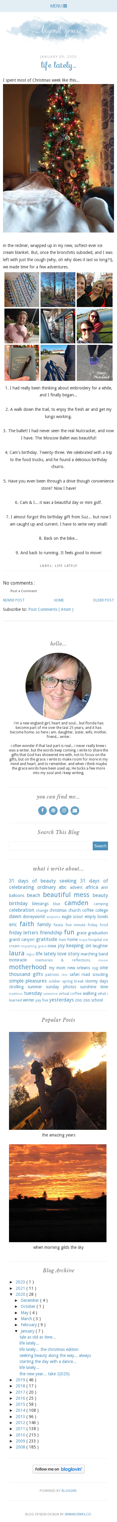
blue (56, 904)
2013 (21, 1416)
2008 (21, 1447)
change (42, 910)
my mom (57, 967)
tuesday (33, 993)
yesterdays (61, 1000)
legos (30, 954)
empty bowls (96, 916)
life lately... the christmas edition (49, 1349)
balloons (16, 895)
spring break (73, 981)
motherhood (27, 967)
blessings (40, 903)
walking (90, 993)
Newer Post (14, 600)
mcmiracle (18, 960)
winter (28, 1000)
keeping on (78, 945)
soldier (54, 981)
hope (83, 940)
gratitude (46, 939)
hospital (95, 939)
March (27, 1318)
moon (103, 960)
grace (81, 932)
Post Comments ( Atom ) (51, 609)
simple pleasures (28, 981)
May (25, 1312)
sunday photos (61, 986)
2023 (21, 1282)
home (73, 939)
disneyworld (34, 916)
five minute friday (81, 925)
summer (35, 986)
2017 (21, 1392)
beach (33, 895)
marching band (94, 954)
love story (68, 954)
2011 (21, 1428)
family (44, 924)
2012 (21, 1422)
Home (59, 600)
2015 (21, 1404)
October (29, 1306)
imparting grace (33, 946)
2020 (21, 1294)
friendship (51, 933)
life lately (66, 566)
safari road (80, 974)
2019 (21, 1379)
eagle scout (72, 916)
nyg (95, 968)
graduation (98, 932)
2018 (21, 1385)
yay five (41, 1000)
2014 (21, 1410)
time (104, 986)
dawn (15, 916)
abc (63, 887)
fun (69, 932)
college (101, 910)
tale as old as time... (38, 1337)
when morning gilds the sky (58, 1247)
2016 (21, 1398)
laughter (100, 945)
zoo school (93, 1000)
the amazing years (58, 1135)
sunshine (88, 986)
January (28, 1331)
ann (104, 887)
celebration (21, 910)
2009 (21, 1441)
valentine (50, 994)
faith (27, 924)
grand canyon (21, 939)
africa (92, 887)
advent (76, 887)
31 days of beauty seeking (42, 881)
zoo (78, 1000)
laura (17, 953)
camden (76, 903)
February (29, 1324)
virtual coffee (70, 993)
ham (62, 939)
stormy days (96, 981)
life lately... (29, 1343)
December (30, 1300)
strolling (16, 986)
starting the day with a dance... (48, 1361)
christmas (58, 910)
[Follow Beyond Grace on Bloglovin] (59, 1472)
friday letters (23, 933)
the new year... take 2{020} (45, 1373)
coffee (88, 910)
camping (101, 904)
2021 (21, 1288)
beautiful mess (66, 895)
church (74, 910)
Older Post (103, 600)
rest (65, 975)
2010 (21, 1435)
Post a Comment (23, 591)
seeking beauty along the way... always (55, 1355)
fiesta (58, 925)
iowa (52, 945)
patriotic (52, 974)
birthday (18, 903)
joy (61, 945)
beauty (100, 895)
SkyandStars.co (77, 1514)
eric (13, 924)
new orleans (79, 967)
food (104, 925)
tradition (16, 994)
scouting (100, 974)
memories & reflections (62, 960)
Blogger (69, 1491)
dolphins (53, 917)
